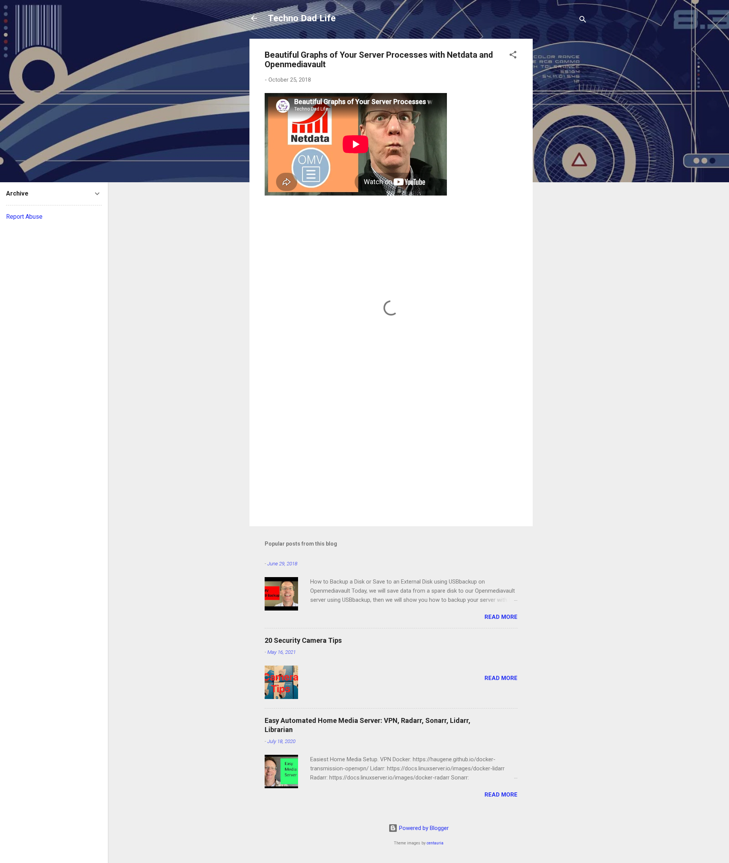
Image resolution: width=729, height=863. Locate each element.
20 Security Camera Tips (303, 640)
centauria (435, 843)
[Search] (582, 20)
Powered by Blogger (423, 828)
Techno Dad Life (302, 18)
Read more (501, 617)
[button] (513, 56)
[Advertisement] (563, 153)
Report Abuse (24, 216)
